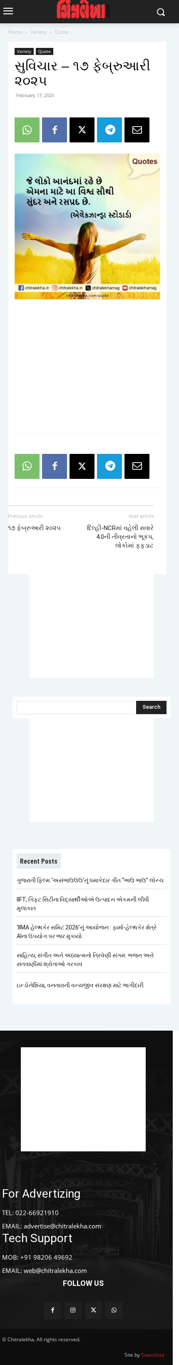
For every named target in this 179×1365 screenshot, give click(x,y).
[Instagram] (73, 1310)
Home (15, 31)
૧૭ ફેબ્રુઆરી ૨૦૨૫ (34, 528)
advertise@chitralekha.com (62, 1226)
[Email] (136, 129)
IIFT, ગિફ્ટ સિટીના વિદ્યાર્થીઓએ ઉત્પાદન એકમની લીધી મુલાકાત (83, 904)
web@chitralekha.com (55, 1270)
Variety (38, 31)
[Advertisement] (87, 366)
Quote (62, 31)
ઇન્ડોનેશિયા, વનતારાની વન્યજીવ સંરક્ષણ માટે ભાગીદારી (80, 985)
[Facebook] (54, 129)
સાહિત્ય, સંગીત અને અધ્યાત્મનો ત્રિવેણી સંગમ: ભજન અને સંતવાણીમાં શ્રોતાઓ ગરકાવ (85, 959)
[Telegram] (109, 129)
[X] (82, 129)
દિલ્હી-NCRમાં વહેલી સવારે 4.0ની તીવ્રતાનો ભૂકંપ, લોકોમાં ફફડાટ (120, 536)
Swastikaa (152, 1354)
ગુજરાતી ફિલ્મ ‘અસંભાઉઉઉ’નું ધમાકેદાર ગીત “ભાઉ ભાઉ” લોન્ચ (90, 880)
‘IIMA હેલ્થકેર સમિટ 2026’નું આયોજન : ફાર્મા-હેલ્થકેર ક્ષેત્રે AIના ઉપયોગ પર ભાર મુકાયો (87, 931)
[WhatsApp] (27, 129)
